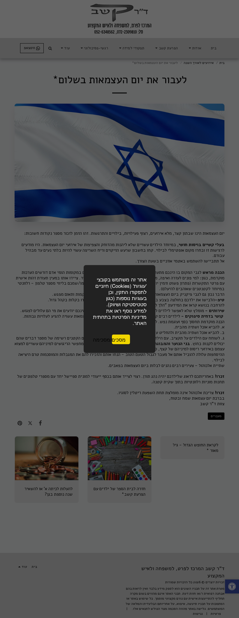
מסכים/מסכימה (118, 339)
